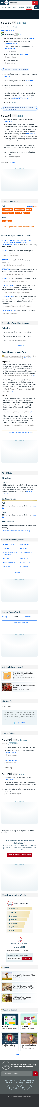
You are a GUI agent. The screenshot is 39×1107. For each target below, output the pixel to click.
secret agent (7, 566)
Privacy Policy (19, 1083)
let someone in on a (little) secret (10, 553)
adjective (21, 22)
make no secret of (26, 552)
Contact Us (8, 1083)
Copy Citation (20, 723)
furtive (27, 240)
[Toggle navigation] (2, 2)
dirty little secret (25, 544)
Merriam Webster (6, 1065)
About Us (12, 1081)
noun (20, 115)
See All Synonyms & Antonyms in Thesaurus (19, 227)
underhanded (8, 244)
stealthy (20, 240)
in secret (6, 548)
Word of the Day (19, 943)
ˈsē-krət (11, 27)
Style (4, 706)
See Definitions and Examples (18, 951)
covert (12, 240)
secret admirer (25, 562)
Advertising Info (28, 1081)
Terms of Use (29, 1083)
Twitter (16, 1087)
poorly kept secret (9, 562)
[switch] (10, 34)
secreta (28, 617)
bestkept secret (8, 544)
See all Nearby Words (19, 622)
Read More (27, 358)
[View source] (34, 376)
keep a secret (24, 548)
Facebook (9, 1087)
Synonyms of (8, 30)
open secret (24, 558)
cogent (18, 946)
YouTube (22, 1087)
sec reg (4, 617)
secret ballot (24, 566)
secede (29, 491)
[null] (23, 947)
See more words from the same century (16, 531)
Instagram (29, 1087)
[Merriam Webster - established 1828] (6, 2)
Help (6, 1081)
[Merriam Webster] (19, 939)
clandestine (7, 242)
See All (18, 1055)
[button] (29, 7)
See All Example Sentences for (19, 432)
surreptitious (20, 242)
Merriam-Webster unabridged (19, 854)
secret (5, 240)
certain (5, 494)
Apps (19, 1081)
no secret (6, 558)
